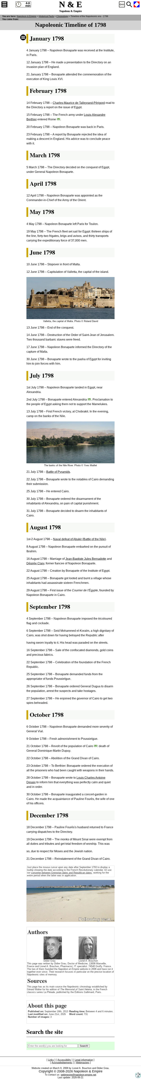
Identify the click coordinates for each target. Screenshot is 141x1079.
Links (51, 1060)
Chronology (62, 16)
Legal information (84, 1060)
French (137, 4)
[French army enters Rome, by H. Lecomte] (58, 119)
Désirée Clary (35, 563)
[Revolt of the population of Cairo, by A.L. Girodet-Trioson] (95, 746)
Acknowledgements (62, 1062)
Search (129, 4)
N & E (26, 16)
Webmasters (82, 1062)
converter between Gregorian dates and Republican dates (61, 872)
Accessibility (64, 1060)
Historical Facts (46, 16)
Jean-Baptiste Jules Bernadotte (85, 558)
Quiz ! (122, 4)
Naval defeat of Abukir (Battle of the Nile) (79, 539)
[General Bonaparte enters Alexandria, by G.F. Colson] (89, 399)
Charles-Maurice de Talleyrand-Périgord (79, 102)
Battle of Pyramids (58, 471)
